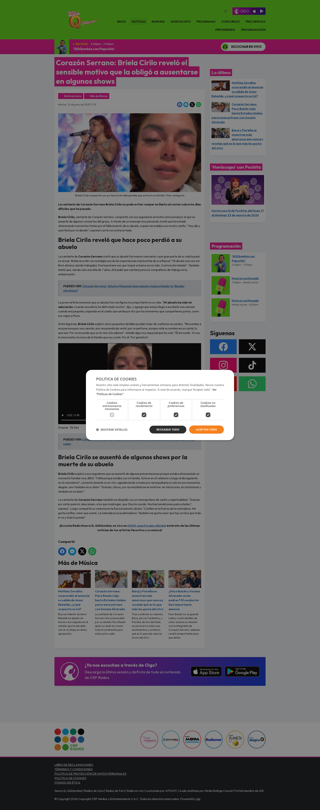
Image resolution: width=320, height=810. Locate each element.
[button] (111, 430)
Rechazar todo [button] (167, 429)
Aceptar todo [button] (206, 429)
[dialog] (160, 405)
